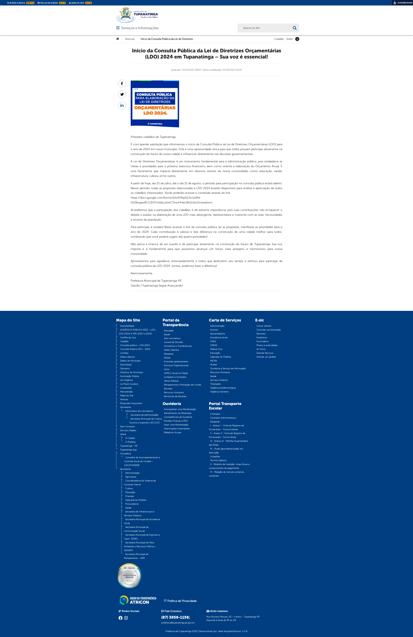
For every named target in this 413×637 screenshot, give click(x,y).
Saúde (128, 508)
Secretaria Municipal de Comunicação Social (136, 529)
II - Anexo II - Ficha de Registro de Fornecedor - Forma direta (227, 435)
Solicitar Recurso (265, 353)
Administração (132, 473)
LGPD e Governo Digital (176, 373)
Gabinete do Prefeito (135, 500)
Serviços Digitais (128, 430)
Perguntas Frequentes (131, 403)
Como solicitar (264, 326)
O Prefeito (130, 442)
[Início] (117, 39)
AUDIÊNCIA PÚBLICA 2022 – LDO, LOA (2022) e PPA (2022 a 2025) (137, 332)
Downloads (126, 364)
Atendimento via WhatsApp (177, 413)
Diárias (167, 357)
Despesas (168, 354)
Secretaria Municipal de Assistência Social (142, 521)
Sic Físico (261, 349)
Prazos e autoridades (267, 345)
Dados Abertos (171, 350)
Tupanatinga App (128, 450)
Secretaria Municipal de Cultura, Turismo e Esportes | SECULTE (145, 421)
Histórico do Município (131, 372)
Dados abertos (127, 357)
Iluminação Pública (129, 376)
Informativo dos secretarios (139, 411)
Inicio (166, 369)
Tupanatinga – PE (129, 446)
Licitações (215, 456)
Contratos (215, 414)
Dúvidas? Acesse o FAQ (175, 421)
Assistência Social (218, 337)
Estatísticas (262, 337)
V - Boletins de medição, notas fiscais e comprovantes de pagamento (229, 466)
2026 (194, 631)
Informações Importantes (177, 428)
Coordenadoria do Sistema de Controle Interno (140, 482)
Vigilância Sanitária (219, 391)
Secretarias (125, 407)
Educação (130, 492)
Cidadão (279, 39)
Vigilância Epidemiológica (223, 388)
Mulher (213, 364)
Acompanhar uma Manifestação (180, 409)
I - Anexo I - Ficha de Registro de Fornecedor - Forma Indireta (226, 427)
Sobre (289, 39)
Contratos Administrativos (223, 418)
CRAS (213, 341)
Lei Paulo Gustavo (129, 384)
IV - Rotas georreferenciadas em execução (226, 451)
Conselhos (125, 453)
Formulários (263, 341)
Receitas (168, 388)
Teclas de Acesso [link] (52, 3)
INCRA (213, 361)
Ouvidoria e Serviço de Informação (228, 368)
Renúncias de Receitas (175, 396)
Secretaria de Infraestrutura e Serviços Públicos (139, 513)
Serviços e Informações (139, 28)
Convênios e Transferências (178, 346)
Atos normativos (172, 338)
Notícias (130, 39)
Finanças (129, 496)
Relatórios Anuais (172, 432)
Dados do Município (130, 361)
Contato (124, 353)
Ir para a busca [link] (21, 3)
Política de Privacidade (182, 600)
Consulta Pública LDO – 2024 (135, 349)
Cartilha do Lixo (128, 337)
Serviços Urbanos (219, 380)
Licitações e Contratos (175, 377)
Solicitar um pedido (266, 357)
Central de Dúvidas (173, 342)
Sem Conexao (127, 426)
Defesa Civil (216, 349)
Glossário (125, 368)
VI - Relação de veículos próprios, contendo (226, 474)
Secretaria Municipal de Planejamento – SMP (136, 556)
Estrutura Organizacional (176, 365)
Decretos (261, 333)
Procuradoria (131, 504)
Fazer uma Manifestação (176, 425)
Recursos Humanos (174, 392)
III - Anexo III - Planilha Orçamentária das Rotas (228, 443)
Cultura (129, 488)
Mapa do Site (126, 395)
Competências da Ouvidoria (178, 417)
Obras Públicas (171, 381)
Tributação (215, 384)
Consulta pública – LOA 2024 (135, 345)
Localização (126, 388)
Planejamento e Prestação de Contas (182, 385)
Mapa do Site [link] (81, 3)
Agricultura (130, 477)
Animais (214, 330)
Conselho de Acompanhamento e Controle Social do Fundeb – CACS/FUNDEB (142, 461)
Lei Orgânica (126, 380)
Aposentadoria (217, 333)
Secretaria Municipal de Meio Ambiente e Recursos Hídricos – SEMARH (140, 546)
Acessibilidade (127, 326)
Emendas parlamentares (176, 361)
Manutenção (126, 391)
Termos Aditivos (218, 460)
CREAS (213, 345)
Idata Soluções (225, 631)
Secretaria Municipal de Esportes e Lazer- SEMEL (142, 537)
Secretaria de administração (144, 415)
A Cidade (130, 438)
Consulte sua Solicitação (269, 330)
